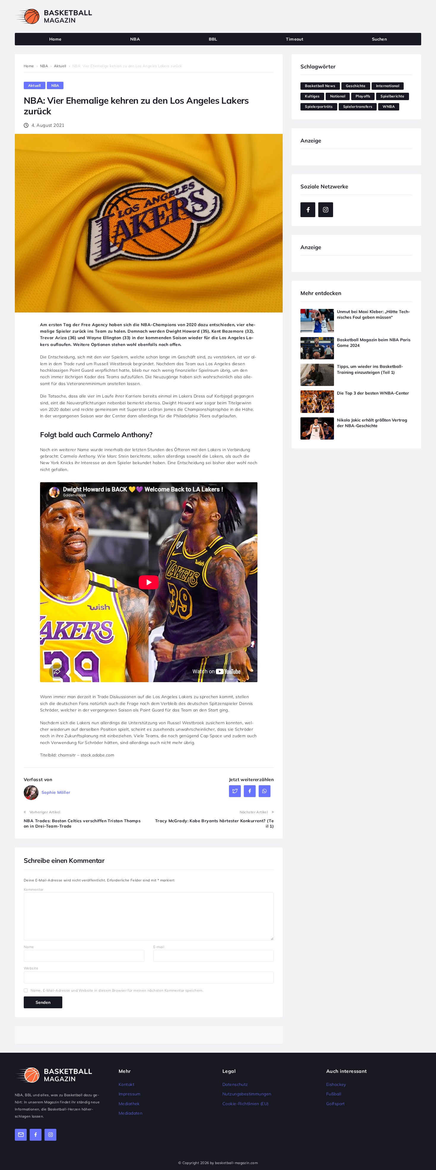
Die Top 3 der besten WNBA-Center (373, 393)
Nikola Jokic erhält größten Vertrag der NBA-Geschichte (372, 423)
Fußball (333, 1094)
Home (29, 66)
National (337, 96)
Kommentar (34, 889)
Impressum (130, 1094)
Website (31, 968)
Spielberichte (392, 96)
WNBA (389, 106)
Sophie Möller (56, 792)
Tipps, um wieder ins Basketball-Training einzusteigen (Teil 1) (370, 369)
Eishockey (336, 1084)
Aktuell (60, 66)
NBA (44, 66)
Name (29, 947)
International (387, 86)
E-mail (159, 947)
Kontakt (126, 1084)
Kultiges (312, 96)
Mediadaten (130, 1113)
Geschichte (356, 86)
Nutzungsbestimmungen (246, 1094)
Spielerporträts (318, 106)
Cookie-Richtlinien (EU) (245, 1103)
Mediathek (129, 1103)
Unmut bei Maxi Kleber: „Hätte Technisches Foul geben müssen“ (373, 314)
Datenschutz (235, 1084)
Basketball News (320, 86)
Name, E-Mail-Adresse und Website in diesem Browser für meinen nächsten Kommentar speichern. (117, 990)
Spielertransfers (358, 106)
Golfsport (335, 1103)
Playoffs (363, 96)
